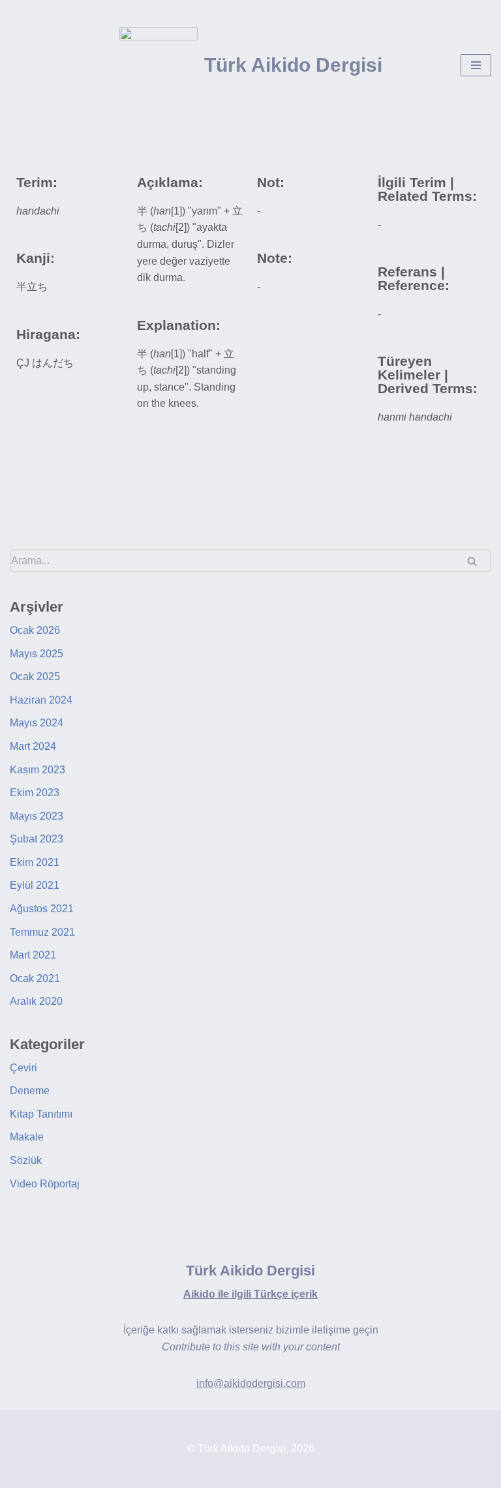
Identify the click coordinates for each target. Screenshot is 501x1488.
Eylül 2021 (34, 885)
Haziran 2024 (41, 700)
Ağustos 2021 (42, 908)
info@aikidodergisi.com (250, 1383)
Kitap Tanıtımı (41, 1114)
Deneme (30, 1090)
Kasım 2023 (37, 769)
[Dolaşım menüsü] (476, 65)
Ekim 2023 (34, 792)
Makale (27, 1136)
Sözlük (26, 1160)
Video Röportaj (45, 1183)
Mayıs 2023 (36, 816)
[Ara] (476, 561)
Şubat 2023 (36, 838)
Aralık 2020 (36, 1001)
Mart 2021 (33, 954)
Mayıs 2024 (36, 722)
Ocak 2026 (35, 630)
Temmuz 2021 (42, 932)
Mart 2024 (33, 746)
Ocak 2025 (35, 676)
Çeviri (23, 1067)
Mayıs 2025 (36, 653)
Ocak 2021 (35, 978)
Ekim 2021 (34, 862)
